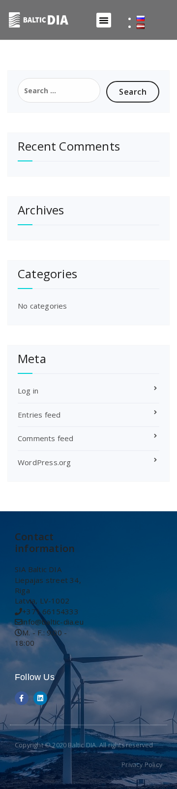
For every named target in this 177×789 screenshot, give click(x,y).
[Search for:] (59, 90)
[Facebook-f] (22, 698)
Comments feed (46, 438)
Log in (28, 390)
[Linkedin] (40, 698)
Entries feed (39, 415)
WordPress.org (44, 462)
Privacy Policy (141, 764)
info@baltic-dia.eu (53, 622)
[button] (103, 20)
